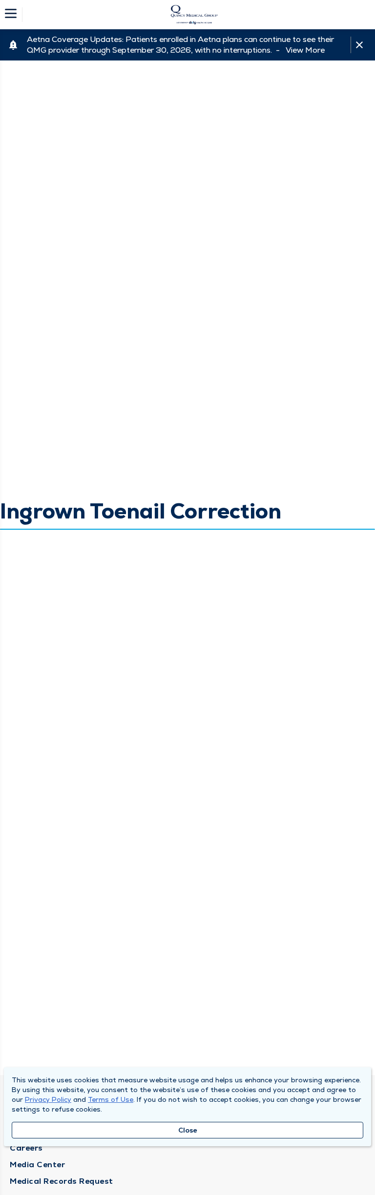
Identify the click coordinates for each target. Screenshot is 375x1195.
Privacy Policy (48, 1099)
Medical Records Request (61, 1181)
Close (187, 1130)
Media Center (37, 1164)
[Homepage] (193, 14)
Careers (26, 1148)
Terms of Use (110, 1099)
